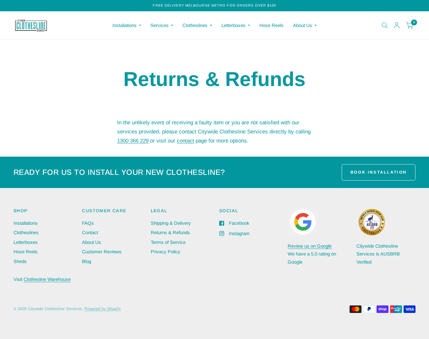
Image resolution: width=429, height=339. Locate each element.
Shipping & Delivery (171, 223)
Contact (90, 232)
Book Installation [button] (378, 172)
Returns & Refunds (170, 232)
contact (185, 141)
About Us (302, 25)
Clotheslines (195, 25)
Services (159, 25)
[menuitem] (127, 25)
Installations (124, 25)
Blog (86, 261)
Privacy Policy (165, 251)
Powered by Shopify (102, 308)
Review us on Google (310, 246)
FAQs (88, 223)
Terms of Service (168, 242)
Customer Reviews (102, 251)
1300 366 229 (133, 141)
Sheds (20, 261)
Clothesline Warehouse (47, 279)
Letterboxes (233, 25)
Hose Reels (271, 25)
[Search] (384, 25)
